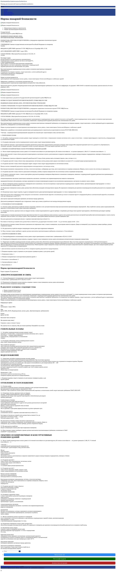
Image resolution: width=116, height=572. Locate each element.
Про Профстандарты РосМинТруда (17, 1)
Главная (6, 9)
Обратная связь (8, 15)
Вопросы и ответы (9, 13)
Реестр (5, 10)
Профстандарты (8, 12)
